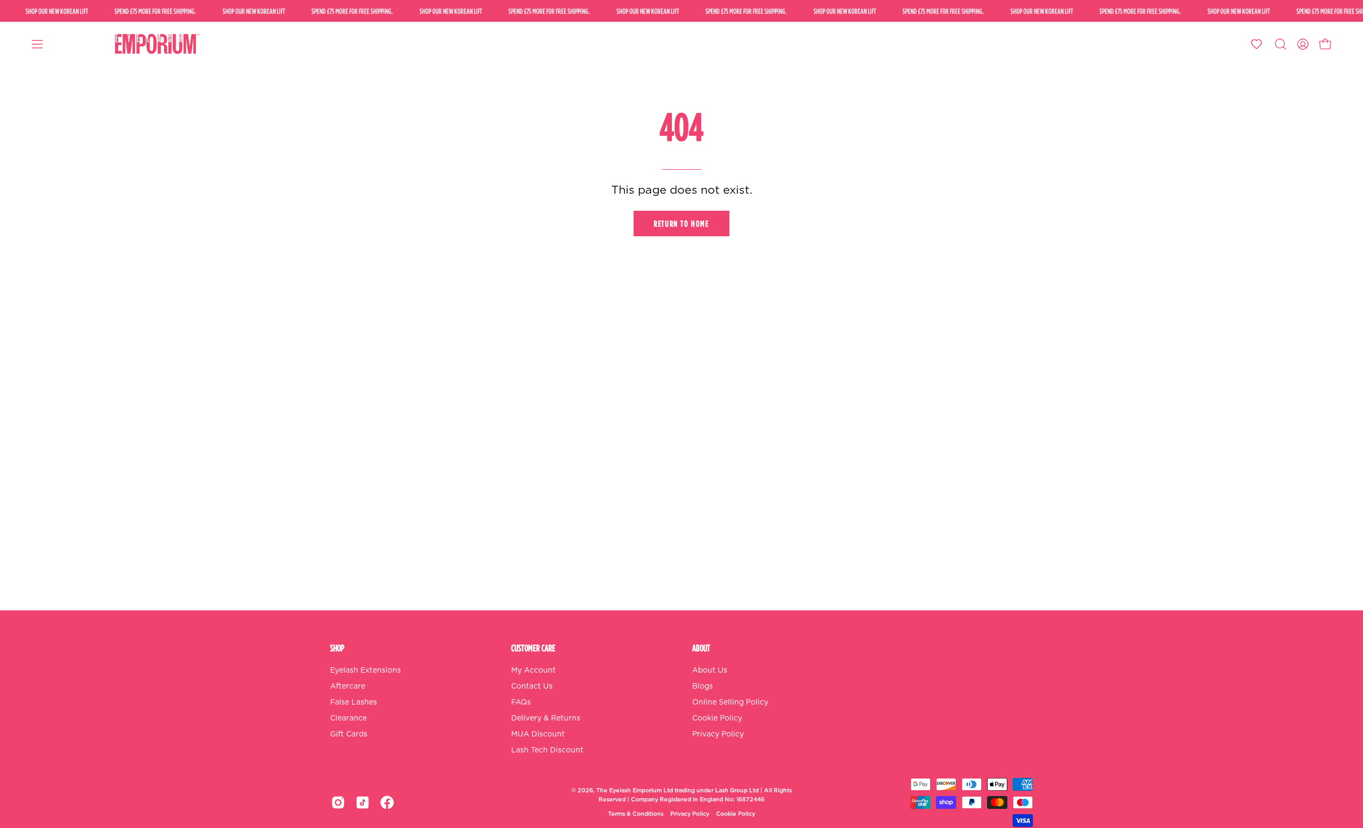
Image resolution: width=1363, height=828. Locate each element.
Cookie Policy (717, 718)
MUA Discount (538, 734)
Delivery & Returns (545, 718)
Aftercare (347, 686)
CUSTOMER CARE (533, 648)
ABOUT (701, 648)
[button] (1280, 44)
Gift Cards (348, 734)
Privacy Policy (718, 734)
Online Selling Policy (730, 702)
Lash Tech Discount (547, 750)
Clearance (348, 718)
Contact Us (532, 686)
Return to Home (681, 223)
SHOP (337, 648)
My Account (533, 670)
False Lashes (353, 702)
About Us (709, 670)
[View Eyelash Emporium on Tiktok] (363, 802)
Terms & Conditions (635, 814)
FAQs (521, 702)
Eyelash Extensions (365, 670)
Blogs (702, 686)
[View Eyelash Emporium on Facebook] (387, 802)
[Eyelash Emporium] (155, 44)
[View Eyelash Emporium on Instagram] (338, 802)
